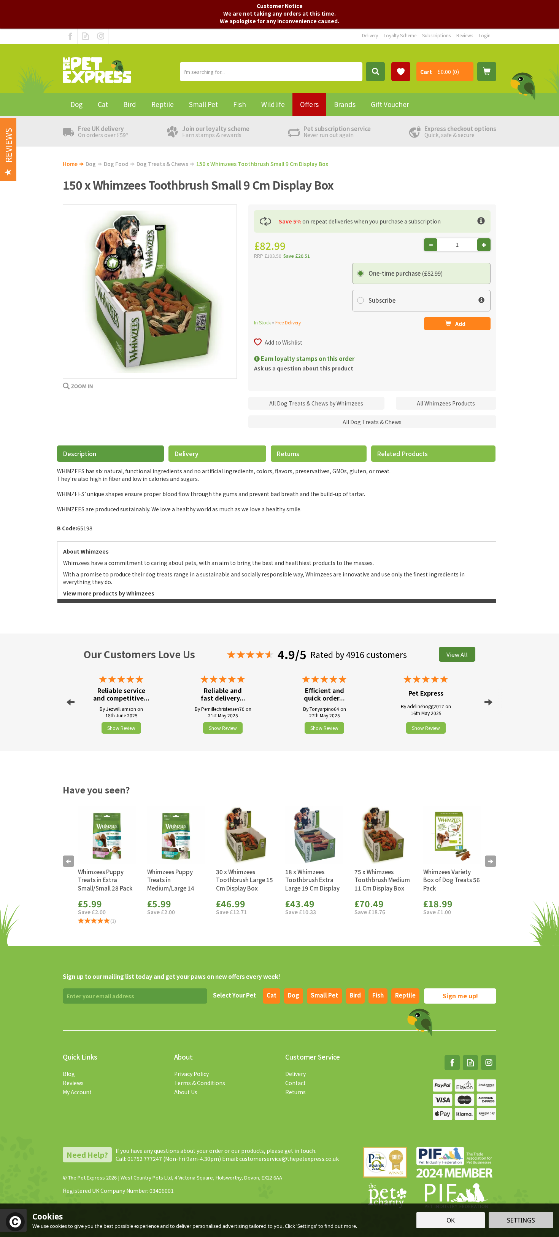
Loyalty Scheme (400, 35)
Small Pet (203, 104)
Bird (355, 995)
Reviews (73, 1083)
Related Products (402, 453)
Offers (309, 104)
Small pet (324, 995)
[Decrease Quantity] (430, 244)
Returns (287, 453)
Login (485, 35)
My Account (77, 1092)
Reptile (405, 995)
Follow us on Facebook (70, 36)
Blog (69, 1073)
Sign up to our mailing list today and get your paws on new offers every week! (171, 976)
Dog (293, 995)
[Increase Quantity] (484, 244)
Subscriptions (436, 35)
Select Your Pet (234, 995)
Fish (378, 995)
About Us (185, 1092)
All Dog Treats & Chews (372, 422)
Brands (345, 104)
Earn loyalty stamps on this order (307, 358)
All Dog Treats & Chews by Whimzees (316, 403)
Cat (271, 995)
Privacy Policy (191, 1073)
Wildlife (273, 104)
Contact (295, 1083)
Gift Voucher (390, 104)
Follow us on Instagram (100, 36)
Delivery (186, 453)
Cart (426, 71)
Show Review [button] (121, 728)
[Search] (375, 71)
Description (79, 453)
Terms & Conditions (199, 1083)
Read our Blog (85, 36)
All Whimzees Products (446, 403)
